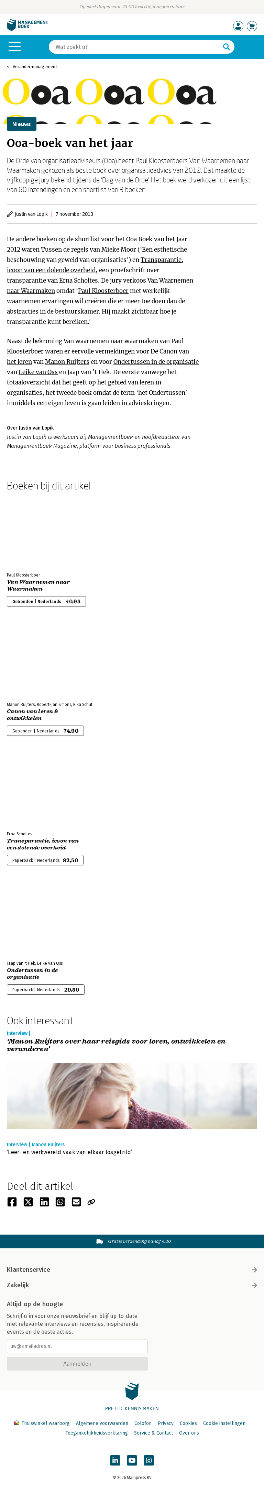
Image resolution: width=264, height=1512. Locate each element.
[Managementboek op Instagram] (149, 1460)
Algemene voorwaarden (102, 1423)
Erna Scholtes (78, 280)
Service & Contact (153, 1433)
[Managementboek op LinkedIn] (115, 1460)
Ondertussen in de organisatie (156, 362)
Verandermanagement (35, 66)
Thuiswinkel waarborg (45, 1423)
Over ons (189, 1433)
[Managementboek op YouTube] (132, 1460)
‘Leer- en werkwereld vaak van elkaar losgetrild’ (69, 1152)
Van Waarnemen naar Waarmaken (38, 585)
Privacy (166, 1423)
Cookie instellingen (224, 1423)
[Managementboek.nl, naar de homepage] (27, 29)
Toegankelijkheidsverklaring (96, 1433)
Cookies (188, 1423)
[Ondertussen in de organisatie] (31, 918)
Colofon (143, 1423)
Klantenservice (28, 1269)
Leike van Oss (38, 372)
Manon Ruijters (67, 362)
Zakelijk (18, 1285)
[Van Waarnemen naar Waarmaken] (31, 530)
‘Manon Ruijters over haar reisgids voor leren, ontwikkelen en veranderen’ (116, 1045)
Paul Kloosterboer (103, 291)
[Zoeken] (226, 47)
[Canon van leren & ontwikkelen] (31, 659)
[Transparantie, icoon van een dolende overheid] (31, 789)
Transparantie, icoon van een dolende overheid (43, 844)
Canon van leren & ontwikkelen (32, 715)
